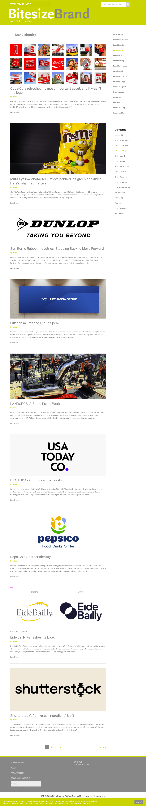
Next (103, 747)
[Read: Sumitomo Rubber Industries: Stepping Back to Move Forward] (58, 229)
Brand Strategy (119, 81)
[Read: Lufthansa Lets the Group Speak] (58, 298)
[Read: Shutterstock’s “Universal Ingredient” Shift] (58, 689)
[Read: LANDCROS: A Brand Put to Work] (58, 376)
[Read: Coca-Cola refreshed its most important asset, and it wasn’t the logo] (58, 63)
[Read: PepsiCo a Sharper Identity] (58, 531)
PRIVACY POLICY (17, 773)
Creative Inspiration (120, 87)
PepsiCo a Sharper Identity (30, 557)
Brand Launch (118, 55)
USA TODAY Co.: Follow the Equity (36, 480)
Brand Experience (119, 45)
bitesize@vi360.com (81, 764)
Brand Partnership (120, 66)
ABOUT (28, 4)
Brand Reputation (120, 76)
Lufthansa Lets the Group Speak (35, 323)
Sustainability (118, 113)
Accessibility (118, 34)
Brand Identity (118, 50)
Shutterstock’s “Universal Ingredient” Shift (42, 716)
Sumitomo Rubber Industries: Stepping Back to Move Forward (57, 249)
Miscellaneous (118, 92)
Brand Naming (118, 61)
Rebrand (116, 102)
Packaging (117, 97)
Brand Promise (118, 71)
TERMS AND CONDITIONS (20, 778)
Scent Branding (119, 108)
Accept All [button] (139, 802)
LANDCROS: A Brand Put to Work (35, 404)
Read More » (14, 112)
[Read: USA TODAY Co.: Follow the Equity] (58, 455)
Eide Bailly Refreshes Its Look (32, 637)
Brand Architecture (120, 40)
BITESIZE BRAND (17, 4)
